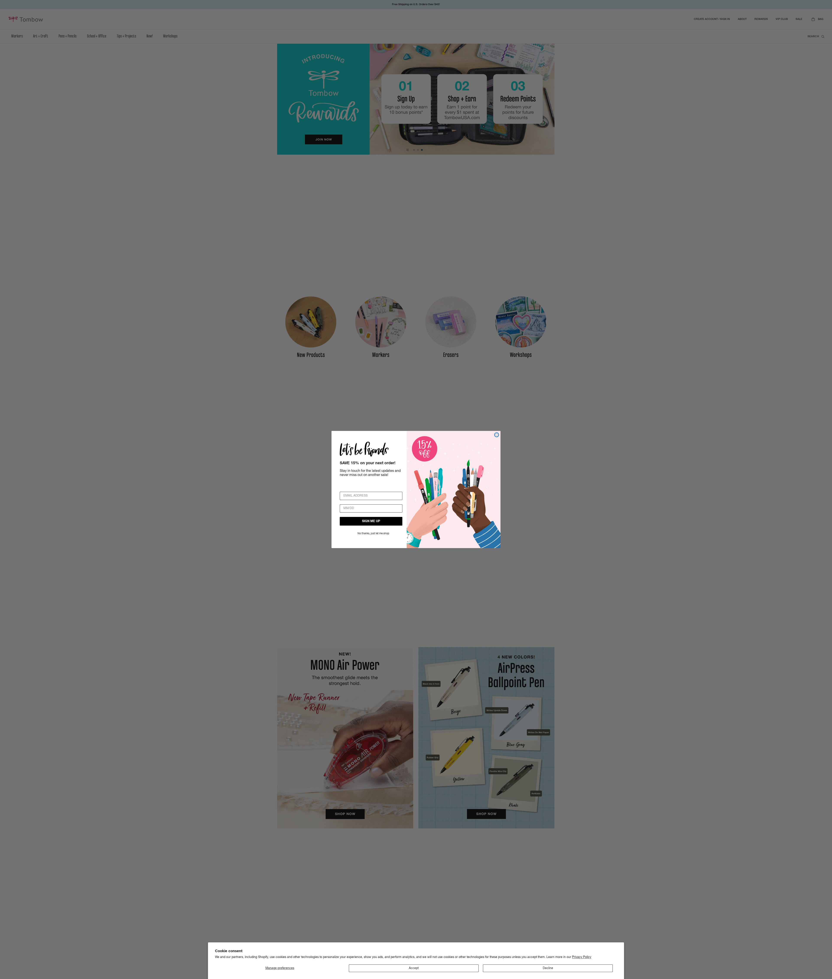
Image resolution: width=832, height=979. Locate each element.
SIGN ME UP (371, 521)
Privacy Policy (581, 957)
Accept (414, 968)
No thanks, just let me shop (373, 533)
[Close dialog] (496, 435)
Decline (548, 968)
